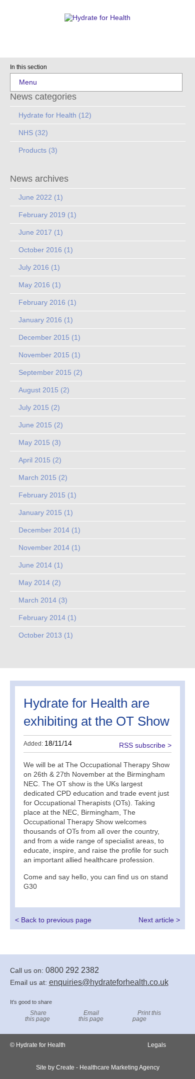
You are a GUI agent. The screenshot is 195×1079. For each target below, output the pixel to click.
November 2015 (49, 355)
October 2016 (45, 250)
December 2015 (49, 337)
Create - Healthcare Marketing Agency (108, 1067)
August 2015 (44, 390)
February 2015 (47, 495)
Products (38, 150)
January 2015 (45, 512)
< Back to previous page (53, 920)
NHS (33, 133)
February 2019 (47, 215)
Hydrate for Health (55, 115)
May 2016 (39, 285)
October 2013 (45, 635)
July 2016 (39, 267)
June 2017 (40, 232)
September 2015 (50, 372)
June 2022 (40, 197)
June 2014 (40, 565)
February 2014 (47, 618)
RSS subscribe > (145, 745)
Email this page (91, 1015)
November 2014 (49, 548)
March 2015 (43, 477)
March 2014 (43, 600)
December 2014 (49, 530)
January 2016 (45, 320)
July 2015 (39, 407)
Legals (157, 1044)
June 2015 (40, 425)
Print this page (146, 1015)
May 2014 (39, 583)
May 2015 (39, 442)
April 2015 (40, 460)
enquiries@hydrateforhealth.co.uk (108, 982)
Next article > (159, 920)
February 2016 (47, 302)
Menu (28, 82)
